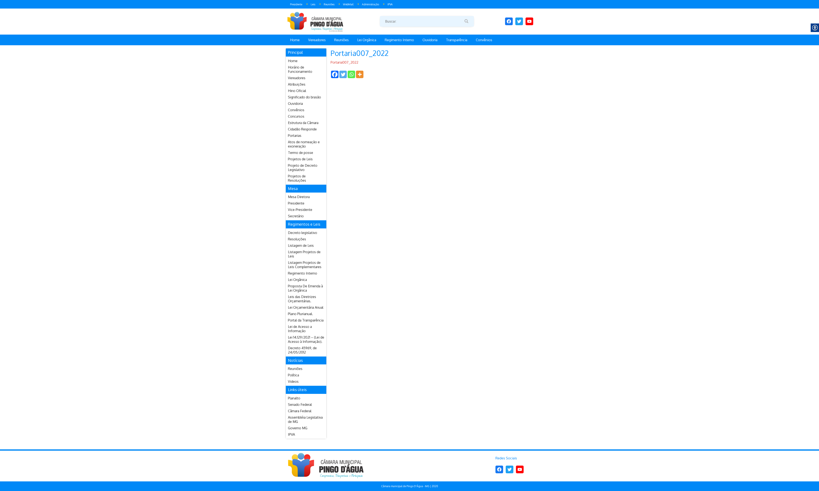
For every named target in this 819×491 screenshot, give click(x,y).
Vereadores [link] (317, 40)
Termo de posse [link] (300, 153)
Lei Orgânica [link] (366, 40)
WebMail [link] (348, 4)
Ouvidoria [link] (430, 40)
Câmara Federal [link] (299, 411)
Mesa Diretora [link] (299, 197)
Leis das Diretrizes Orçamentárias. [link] (302, 299)
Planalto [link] (294, 398)
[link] (333, 21)
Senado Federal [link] (300, 404)
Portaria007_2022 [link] (344, 62)
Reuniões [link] (329, 4)
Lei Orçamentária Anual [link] (305, 307)
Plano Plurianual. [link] (300, 314)
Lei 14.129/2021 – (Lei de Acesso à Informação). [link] (306, 339)
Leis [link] (313, 4)
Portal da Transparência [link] (306, 320)
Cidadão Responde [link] (302, 129)
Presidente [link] (296, 4)
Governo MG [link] (297, 428)
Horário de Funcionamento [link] (300, 69)
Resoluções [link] (297, 239)
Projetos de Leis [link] (300, 159)
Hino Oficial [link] (297, 91)
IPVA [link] (390, 4)
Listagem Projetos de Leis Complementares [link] (304, 264)
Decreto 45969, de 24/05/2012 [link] (302, 350)
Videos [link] (293, 381)
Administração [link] (370, 4)
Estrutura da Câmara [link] (303, 123)
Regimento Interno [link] (399, 40)
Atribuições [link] (296, 84)
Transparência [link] (456, 40)
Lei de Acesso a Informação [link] (300, 328)
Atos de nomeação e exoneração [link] (304, 144)
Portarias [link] (294, 135)
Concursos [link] (296, 116)
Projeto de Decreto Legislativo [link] (302, 167)
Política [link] (293, 375)
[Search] (466, 21)
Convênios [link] (484, 40)
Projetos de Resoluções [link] (297, 178)
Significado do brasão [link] (304, 97)
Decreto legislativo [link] (302, 233)
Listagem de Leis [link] (301, 245)
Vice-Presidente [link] (300, 210)
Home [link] (295, 40)
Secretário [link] (296, 216)
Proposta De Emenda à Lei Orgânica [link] (305, 288)
